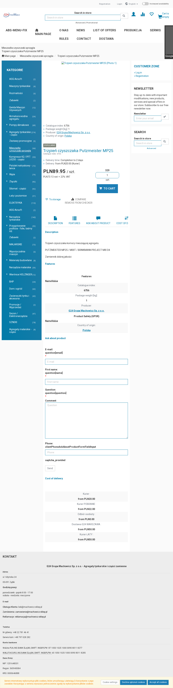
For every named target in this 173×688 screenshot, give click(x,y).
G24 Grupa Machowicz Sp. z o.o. (73, 132)
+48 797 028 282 (22, 637)
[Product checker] (142, 14)
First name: (54, 371)
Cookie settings (110, 682)
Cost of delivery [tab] (126, 223)
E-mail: (54, 351)
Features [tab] (74, 223)
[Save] (165, 117)
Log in (139, 72)
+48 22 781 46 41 (21, 632)
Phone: (70, 445)
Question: (55, 391)
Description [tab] (55, 223)
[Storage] (151, 14)
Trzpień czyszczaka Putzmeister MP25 (78, 56)
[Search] (124, 16)
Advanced (80, 22)
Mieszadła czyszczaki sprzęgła (36, 56)
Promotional (92, 22)
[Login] (133, 14)
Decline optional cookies (133, 682)
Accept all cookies (158, 682)
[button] (133, 3)
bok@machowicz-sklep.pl (30, 607)
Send (50, 468)
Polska (68, 135)
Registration (104, 4)
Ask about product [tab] (98, 223)
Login (119, 4)
